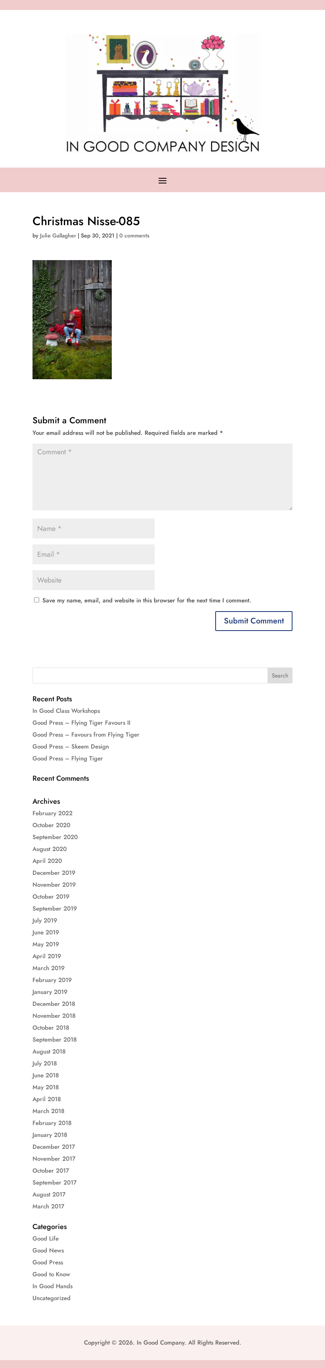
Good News (48, 1250)
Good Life (45, 1238)
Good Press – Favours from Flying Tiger (86, 734)
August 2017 (48, 1194)
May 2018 (45, 1087)
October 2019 (50, 896)
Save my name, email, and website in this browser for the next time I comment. (146, 600)
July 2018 (44, 1063)
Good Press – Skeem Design (70, 746)
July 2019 (44, 920)
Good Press (47, 1262)
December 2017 (53, 1146)
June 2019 (45, 932)
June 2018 (45, 1075)
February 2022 (52, 813)
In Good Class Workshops (66, 710)
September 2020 (55, 837)
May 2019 (45, 944)
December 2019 (53, 872)
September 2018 (54, 1039)
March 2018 (48, 1111)
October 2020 (51, 825)
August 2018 (49, 1051)
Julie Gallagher (58, 235)
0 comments (134, 235)
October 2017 (50, 1170)
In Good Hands (52, 1286)
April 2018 (46, 1099)
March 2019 (48, 968)
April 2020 (47, 861)
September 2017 (54, 1182)
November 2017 (53, 1158)
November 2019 (54, 884)
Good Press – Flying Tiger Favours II (81, 722)
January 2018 (49, 1135)
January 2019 (49, 992)
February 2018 (52, 1123)
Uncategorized (51, 1298)
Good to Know (51, 1274)
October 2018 (50, 1027)
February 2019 (52, 980)
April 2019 (46, 956)
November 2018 (54, 1015)
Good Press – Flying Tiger (67, 758)
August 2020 (49, 849)
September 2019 (54, 908)
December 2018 (53, 1003)
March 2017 (48, 1206)
